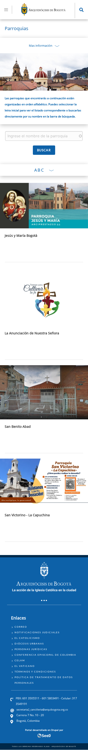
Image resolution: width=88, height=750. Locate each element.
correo (21, 626)
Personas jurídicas (31, 649)
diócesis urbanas (29, 643)
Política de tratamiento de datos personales (44, 680)
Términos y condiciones (35, 671)
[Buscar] (44, 150)
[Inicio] (43, 14)
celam (20, 660)
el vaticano (25, 666)
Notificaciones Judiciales (37, 632)
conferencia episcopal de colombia (45, 654)
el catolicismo (27, 638)
